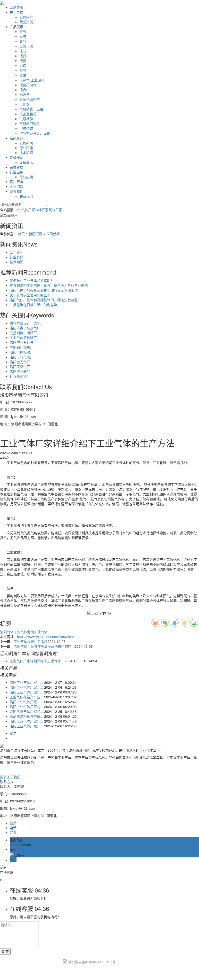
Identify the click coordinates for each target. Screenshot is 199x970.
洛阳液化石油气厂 (23, 342)
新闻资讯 (16, 138)
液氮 (22, 55)
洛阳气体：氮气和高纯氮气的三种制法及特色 (44, 299)
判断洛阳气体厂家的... (26, 711)
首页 (21, 233)
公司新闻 (26, 142)
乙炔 (22, 75)
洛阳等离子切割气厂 (25, 327)
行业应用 (16, 171)
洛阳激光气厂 (20, 361)
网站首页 (16, 7)
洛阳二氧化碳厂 (21, 356)
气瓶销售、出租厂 (23, 332)
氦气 (22, 70)
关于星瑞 (16, 12)
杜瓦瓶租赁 (27, 113)
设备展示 (16, 157)
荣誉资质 (26, 21)
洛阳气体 (7, 631)
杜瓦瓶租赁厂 (20, 376)
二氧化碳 (26, 46)
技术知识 (26, 152)
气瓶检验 (26, 118)
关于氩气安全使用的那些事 (30, 295)
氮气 (22, 36)
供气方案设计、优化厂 (27, 323)
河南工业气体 (37, 631)
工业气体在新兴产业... (26, 696)
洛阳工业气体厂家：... (26, 682)
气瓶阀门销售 (29, 123)
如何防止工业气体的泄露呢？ (32, 280)
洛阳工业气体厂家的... (26, 706)
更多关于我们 (10, 776)
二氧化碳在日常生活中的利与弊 (33, 304)
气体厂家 (42, 209)
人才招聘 (16, 186)
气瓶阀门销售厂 (21, 347)
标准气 (24, 94)
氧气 (22, 31)
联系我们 (16, 191)
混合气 (24, 89)
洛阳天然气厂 (20, 366)
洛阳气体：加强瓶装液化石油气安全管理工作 (44, 290)
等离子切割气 (29, 99)
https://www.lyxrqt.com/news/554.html (46, 636)
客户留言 (16, 181)
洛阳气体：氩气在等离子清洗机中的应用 (44, 646)
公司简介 (26, 17)
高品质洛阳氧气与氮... (26, 716)
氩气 (22, 41)
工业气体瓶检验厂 (23, 337)
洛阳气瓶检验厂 (21, 352)
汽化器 (24, 104)
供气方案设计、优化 (34, 133)
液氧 (22, 50)
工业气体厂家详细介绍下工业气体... (37, 660)
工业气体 (20, 631)
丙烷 (22, 65)
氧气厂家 (55, 209)
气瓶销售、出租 (31, 109)
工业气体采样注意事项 (31, 641)
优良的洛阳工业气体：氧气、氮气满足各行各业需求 (49, 285)
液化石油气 (27, 84)
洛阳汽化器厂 (20, 371)
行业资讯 (26, 147)
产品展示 (16, 26)
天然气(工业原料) (32, 79)
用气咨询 (26, 128)
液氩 (22, 60)
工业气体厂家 (25, 209)
